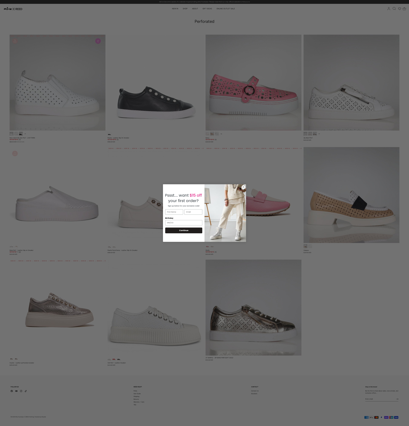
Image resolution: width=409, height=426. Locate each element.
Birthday (169, 218)
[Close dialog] (243, 187)
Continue (183, 230)
